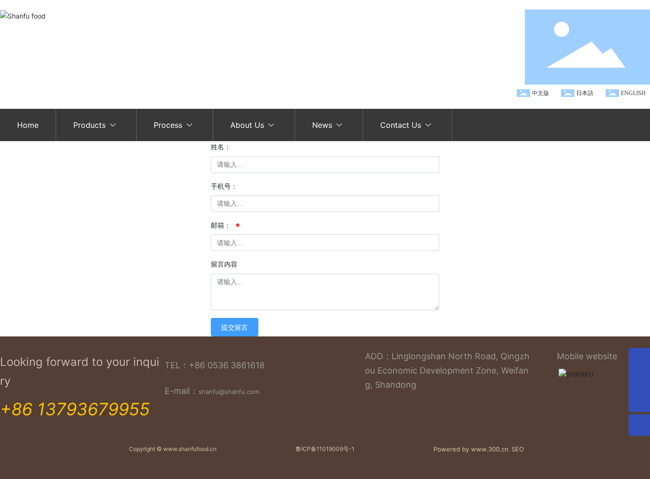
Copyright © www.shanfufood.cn (173, 448)
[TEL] (639, 358)
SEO (518, 449)
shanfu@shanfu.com (228, 391)
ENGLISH (633, 93)
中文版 (540, 93)
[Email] (639, 380)
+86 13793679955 (75, 409)
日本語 (584, 93)
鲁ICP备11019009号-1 (325, 448)
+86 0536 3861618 (227, 365)
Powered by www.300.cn (471, 449)
